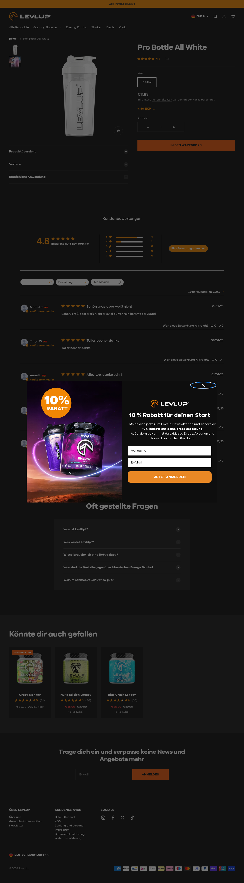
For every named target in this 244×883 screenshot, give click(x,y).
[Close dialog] (203, 385)
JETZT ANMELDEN (170, 477)
